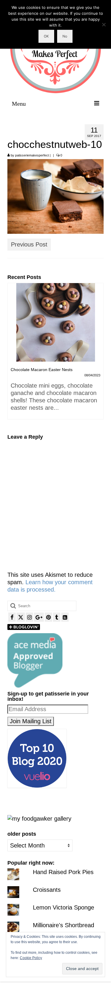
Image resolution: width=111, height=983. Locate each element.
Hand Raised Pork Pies (63, 872)
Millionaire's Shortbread (63, 925)
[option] (55, 350)
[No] (104, 24)
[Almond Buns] (55, 322)
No (64, 36)
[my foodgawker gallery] (39, 818)
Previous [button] (12, 354)
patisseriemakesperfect (32, 155)
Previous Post (29, 244)
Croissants (47, 889)
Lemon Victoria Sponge (63, 907)
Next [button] (98, 354)
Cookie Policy (31, 958)
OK (46, 36)
